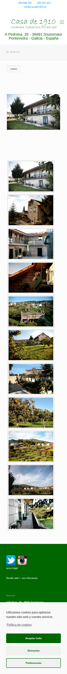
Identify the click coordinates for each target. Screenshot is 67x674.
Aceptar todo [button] (33, 638)
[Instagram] (36, 11)
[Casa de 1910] (33, 23)
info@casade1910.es (35, 6)
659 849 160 (25, 2)
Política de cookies (19, 624)
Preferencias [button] (34, 662)
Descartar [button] (34, 650)
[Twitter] (31, 11)
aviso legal (12, 568)
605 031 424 (43, 2)
